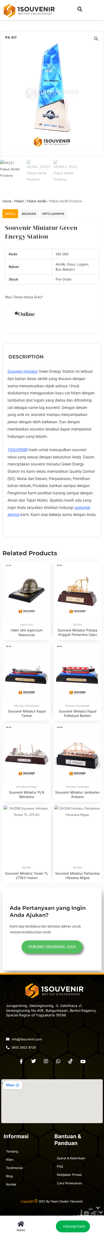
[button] (79, 9)
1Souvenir (76, 1201)
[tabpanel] (52, 272)
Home (6, 201)
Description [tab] (26, 357)
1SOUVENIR (17, 450)
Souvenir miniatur (22, 371)
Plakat (19, 201)
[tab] (10, 213)
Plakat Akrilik (36, 201)
